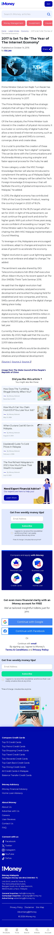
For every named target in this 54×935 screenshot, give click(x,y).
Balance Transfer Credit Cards (16, 775)
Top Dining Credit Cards (13, 767)
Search (26, 933)
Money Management (13, 23)
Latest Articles (14, 31)
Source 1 (6, 362)
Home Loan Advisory (12, 793)
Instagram (10, 850)
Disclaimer (29, 907)
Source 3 (26, 362)
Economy (25, 31)
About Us (6, 807)
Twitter (8, 845)
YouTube (9, 854)
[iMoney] (8, 4)
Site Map (40, 907)
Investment (34, 23)
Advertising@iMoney (27, 912)
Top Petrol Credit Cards (13, 746)
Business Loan (38, 570)
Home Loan (38, 585)
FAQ (4, 827)
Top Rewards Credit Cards (15, 758)
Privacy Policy (41, 650)
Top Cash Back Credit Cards (15, 763)
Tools (17, 933)
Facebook (10, 841)
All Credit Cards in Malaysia (15, 771)
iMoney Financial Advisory (14, 789)
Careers (6, 815)
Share (45, 49)
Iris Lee (8, 50)
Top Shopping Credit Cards (15, 750)
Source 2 (16, 362)
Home (4, 31)
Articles (37, 933)
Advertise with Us (10, 811)
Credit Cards (16, 585)
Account (48, 933)
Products (6, 933)
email (33, 643)
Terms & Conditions (16, 650)
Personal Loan (16, 570)
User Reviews (8, 819)
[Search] (48, 14)
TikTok (8, 858)
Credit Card (14, 26)
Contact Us (7, 823)
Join (48, 4)
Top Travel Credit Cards (13, 754)
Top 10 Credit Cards (11, 742)
